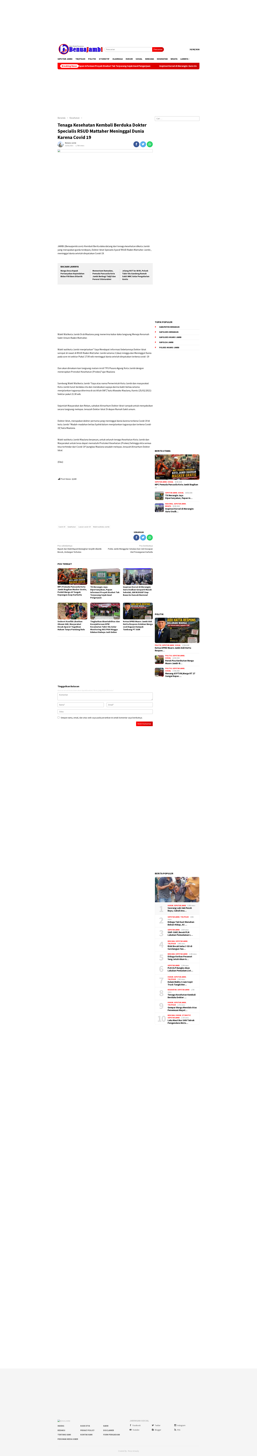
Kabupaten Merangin (169, 327)
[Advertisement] (128, 21)
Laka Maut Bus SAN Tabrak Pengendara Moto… (181, 1021)
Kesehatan (172, 990)
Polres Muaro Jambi (169, 347)
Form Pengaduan (111, 1434)
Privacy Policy (87, 1430)
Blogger (158, 1430)
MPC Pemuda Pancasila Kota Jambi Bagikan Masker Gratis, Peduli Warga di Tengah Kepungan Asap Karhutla (72, 590)
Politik (158, 645)
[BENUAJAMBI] (81, 49)
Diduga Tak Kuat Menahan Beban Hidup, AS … (181, 923)
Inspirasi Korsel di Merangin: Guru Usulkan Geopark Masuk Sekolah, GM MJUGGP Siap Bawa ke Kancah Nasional (164, 66)
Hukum (170, 905)
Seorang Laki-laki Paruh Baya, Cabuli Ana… (180, 909)
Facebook (137, 1425)
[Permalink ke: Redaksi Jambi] (61, 144)
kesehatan (72, 527)
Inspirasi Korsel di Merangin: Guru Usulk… (179, 510)
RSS (178, 1430)
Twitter (157, 1425)
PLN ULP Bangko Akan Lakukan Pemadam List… (180, 969)
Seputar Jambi (161, 482)
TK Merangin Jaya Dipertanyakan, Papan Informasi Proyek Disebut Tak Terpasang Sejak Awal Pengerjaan (104, 592)
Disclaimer (108, 1430)
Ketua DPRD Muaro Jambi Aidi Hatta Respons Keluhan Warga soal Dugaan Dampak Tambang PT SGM (138, 625)
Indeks (61, 1426)
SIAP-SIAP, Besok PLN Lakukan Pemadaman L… (180, 933)
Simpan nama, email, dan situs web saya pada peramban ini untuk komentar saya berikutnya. (101, 717)
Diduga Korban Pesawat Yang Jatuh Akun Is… (180, 958)
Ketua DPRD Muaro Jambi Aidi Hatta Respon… (173, 649)
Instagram (181, 1425)
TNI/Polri (184, 917)
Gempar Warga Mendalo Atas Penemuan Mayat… (182, 1009)
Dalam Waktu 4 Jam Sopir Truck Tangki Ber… (180, 983)
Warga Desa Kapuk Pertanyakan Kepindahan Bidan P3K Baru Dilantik (72, 274)
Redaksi (61, 1430)
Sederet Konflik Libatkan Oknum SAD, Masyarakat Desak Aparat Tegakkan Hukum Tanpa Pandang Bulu (71, 625)
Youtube (136, 1430)
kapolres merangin (168, 332)
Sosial (170, 482)
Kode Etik (85, 1426)
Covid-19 (61, 527)
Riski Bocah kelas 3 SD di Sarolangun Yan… (180, 947)
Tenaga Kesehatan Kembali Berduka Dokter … (182, 996)
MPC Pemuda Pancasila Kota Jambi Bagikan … (176, 486)
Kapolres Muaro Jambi (170, 337)
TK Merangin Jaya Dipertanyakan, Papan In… (178, 496)
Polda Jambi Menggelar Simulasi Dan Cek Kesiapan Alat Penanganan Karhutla (130, 548)
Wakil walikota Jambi (101, 527)
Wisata (168, 506)
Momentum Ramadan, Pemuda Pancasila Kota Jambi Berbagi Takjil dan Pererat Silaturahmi (104, 275)
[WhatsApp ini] (150, 144)
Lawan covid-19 (84, 527)
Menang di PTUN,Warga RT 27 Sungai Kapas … (180, 675)
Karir (105, 1426)
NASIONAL (169, 504)
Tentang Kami (64, 1434)
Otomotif (186, 1015)
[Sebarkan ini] (136, 144)
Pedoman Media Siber (68, 1439)
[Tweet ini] (143, 144)
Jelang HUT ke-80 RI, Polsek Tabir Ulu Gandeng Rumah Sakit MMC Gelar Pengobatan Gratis (135, 275)
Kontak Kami (86, 1434)
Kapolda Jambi (166, 342)
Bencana (171, 941)
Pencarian (158, 49)
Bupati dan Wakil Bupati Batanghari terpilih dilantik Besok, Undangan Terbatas (80, 548)
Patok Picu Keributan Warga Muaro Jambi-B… (179, 662)
